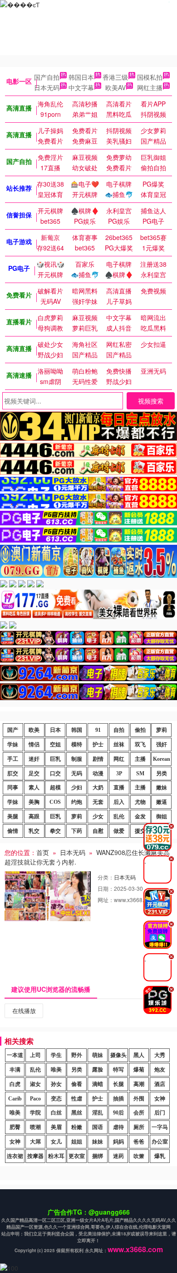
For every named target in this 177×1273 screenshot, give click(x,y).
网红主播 (149, 87)
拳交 (55, 831)
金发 (140, 816)
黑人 (138, 1055)
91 (98, 730)
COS (55, 802)
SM (140, 773)
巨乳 (55, 759)
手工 (12, 759)
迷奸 (34, 759)
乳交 (34, 831)
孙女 (56, 1084)
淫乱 (97, 1113)
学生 (56, 1055)
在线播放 (24, 1010)
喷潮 (35, 1127)
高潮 (138, 1084)
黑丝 (76, 1113)
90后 (118, 1113)
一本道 (15, 1055)
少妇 (76, 787)
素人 (34, 787)
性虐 (76, 1098)
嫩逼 (161, 802)
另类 (161, 773)
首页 (42, 852)
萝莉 (161, 730)
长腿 (118, 1084)
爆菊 (138, 1069)
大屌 (35, 1141)
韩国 (76, 730)
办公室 (160, 1141)
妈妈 (118, 1141)
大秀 (159, 1055)
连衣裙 (15, 1156)
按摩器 (35, 1156)
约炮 (76, 802)
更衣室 (77, 1156)
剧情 (98, 759)
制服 (76, 759)
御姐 (161, 816)
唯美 (56, 1069)
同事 (12, 787)
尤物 (140, 802)
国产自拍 (46, 77)
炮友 (159, 1069)
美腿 (12, 816)
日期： (106, 888)
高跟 (34, 816)
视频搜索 (150, 400)
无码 (76, 773)
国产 (12, 730)
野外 (76, 1055)
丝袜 (118, 744)
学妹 (12, 744)
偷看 (76, 1084)
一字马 (160, 1127)
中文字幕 (81, 87)
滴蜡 (97, 1084)
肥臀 (15, 1127)
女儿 (56, 1141)
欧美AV (115, 87)
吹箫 (138, 1156)
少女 (98, 816)
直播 (118, 787)
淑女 (35, 1084)
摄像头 (118, 1055)
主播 (140, 759)
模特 (76, 744)
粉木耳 (56, 1156)
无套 (98, 802)
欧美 (34, 730)
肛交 (12, 773)
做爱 (118, 831)
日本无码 (46, 87)
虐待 (118, 1127)
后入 (118, 802)
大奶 (98, 787)
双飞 (140, 744)
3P (119, 773)
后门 (159, 1113)
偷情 (12, 831)
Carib (15, 1098)
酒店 (159, 1084)
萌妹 (97, 1055)
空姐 (55, 744)
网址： (106, 899)
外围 (138, 1098)
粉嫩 (76, 1127)
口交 (55, 773)
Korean (161, 759)
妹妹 (97, 1141)
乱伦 (118, 816)
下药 (76, 831)
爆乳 (159, 1156)
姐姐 (76, 1141)
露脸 (97, 1069)
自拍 (118, 730)
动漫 (98, 773)
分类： (106, 877)
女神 (159, 1098)
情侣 (34, 744)
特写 (118, 1069)
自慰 (98, 831)
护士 (98, 744)
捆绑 (97, 1156)
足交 (34, 773)
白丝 (56, 1113)
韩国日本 (81, 77)
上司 (35, 1055)
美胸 (34, 802)
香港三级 (115, 77)
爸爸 (138, 1141)
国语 (97, 1127)
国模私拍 (149, 77)
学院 (35, 1113)
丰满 (15, 1069)
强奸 (161, 744)
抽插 (118, 1098)
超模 (55, 787)
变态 (56, 1098)
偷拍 (140, 730)
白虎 (15, 1084)
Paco (35, 1098)
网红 (118, 759)
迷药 (118, 1156)
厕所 (138, 1127)
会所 (138, 1113)
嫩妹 (161, 787)
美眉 (56, 1127)
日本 (55, 730)
